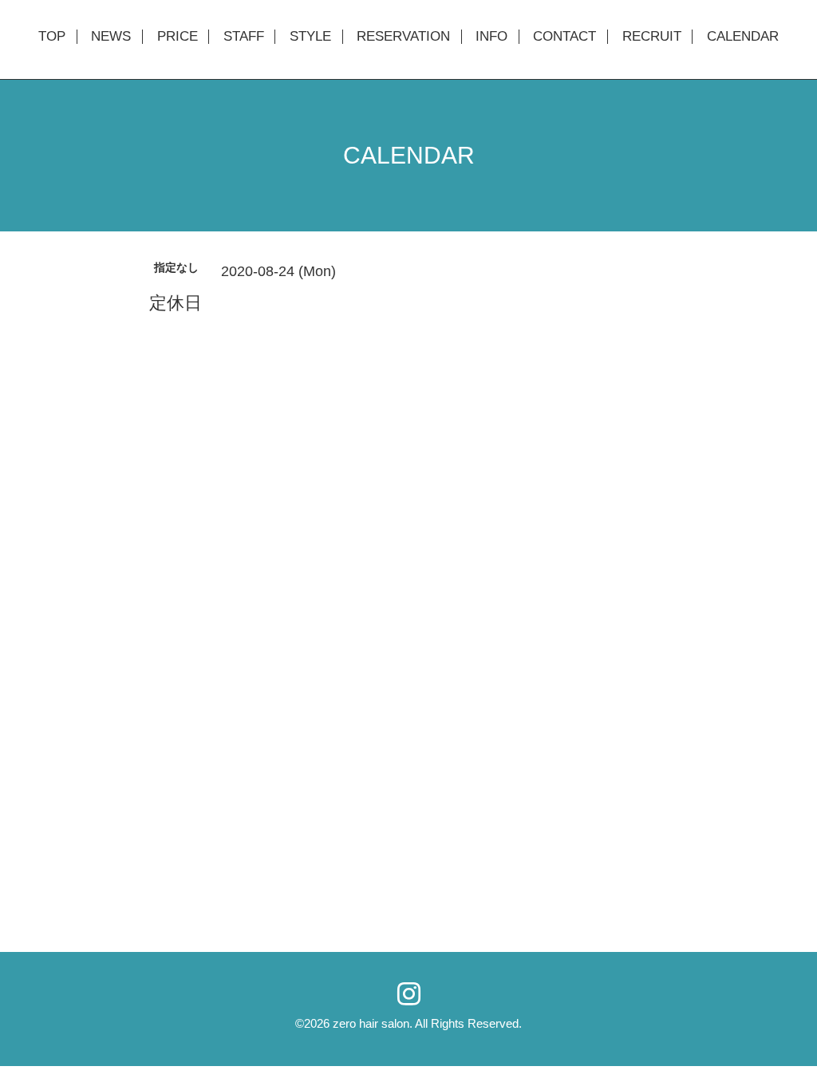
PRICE (177, 37)
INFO (491, 37)
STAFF (243, 37)
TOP (51, 37)
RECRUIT (651, 37)
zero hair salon (371, 1023)
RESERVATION (403, 37)
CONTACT (564, 37)
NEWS (111, 37)
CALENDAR (743, 37)
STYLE (310, 37)
